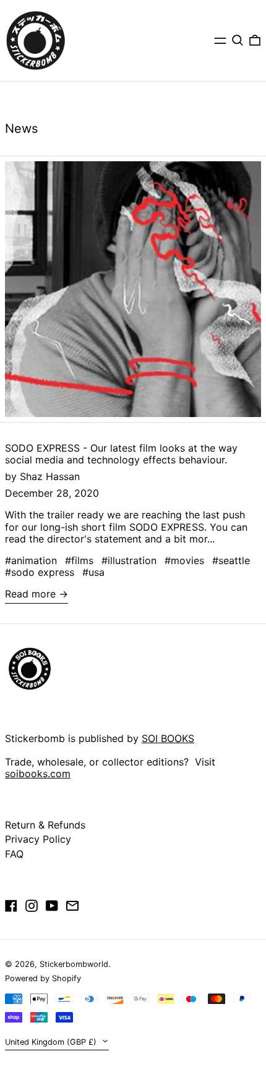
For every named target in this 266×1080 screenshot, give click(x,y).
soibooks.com (38, 773)
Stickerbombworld (74, 964)
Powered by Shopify (43, 978)
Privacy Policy (38, 839)
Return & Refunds (45, 825)
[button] (237, 40)
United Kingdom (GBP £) (52, 1042)
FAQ (14, 854)
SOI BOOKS (168, 738)
